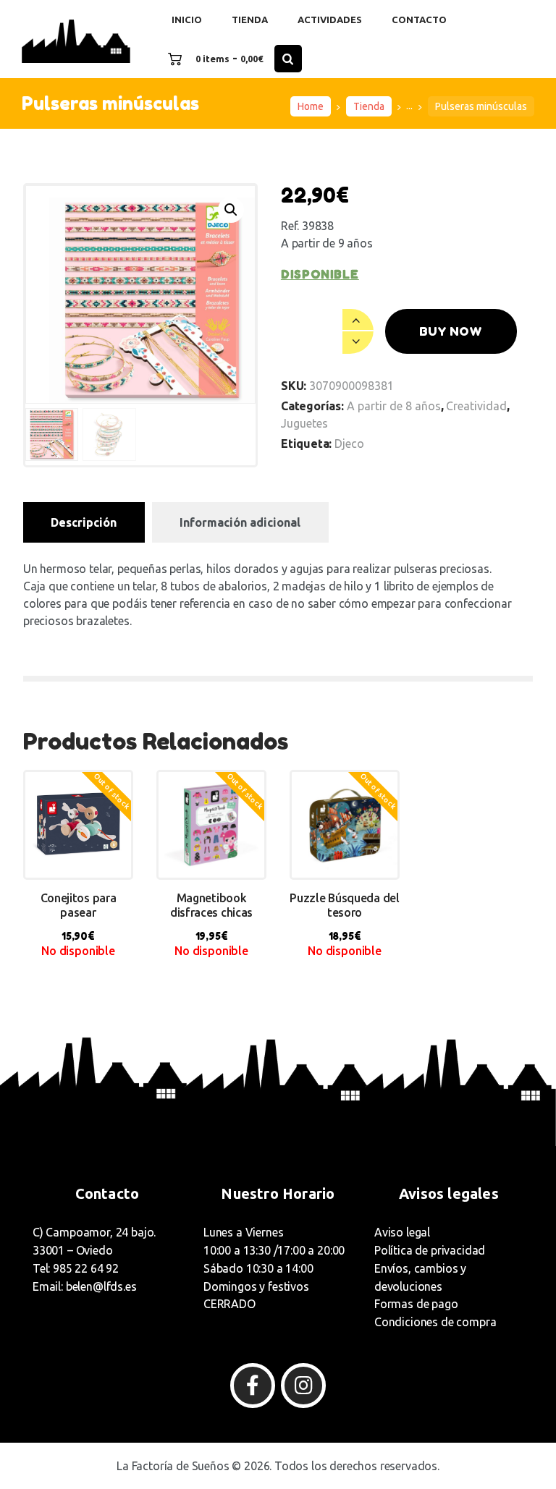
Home (311, 106)
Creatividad (476, 405)
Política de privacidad (429, 1250)
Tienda (368, 106)
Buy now (450, 331)
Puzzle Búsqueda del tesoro (344, 905)
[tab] (84, 522)
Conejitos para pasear (79, 905)
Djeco (349, 443)
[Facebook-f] (252, 1385)
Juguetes (304, 423)
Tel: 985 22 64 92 (76, 1268)
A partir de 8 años (394, 405)
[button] (231, 210)
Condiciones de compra (435, 1321)
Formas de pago (416, 1303)
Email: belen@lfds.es (85, 1286)
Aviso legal (402, 1232)
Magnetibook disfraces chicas (211, 905)
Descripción (84, 522)
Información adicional (240, 522)
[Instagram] (303, 1385)
